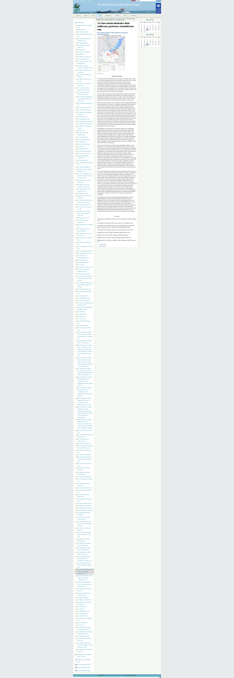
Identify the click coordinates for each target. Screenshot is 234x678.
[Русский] (135, 0)
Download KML (102, 244)
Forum (125, 15)
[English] (131, 0)
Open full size (100, 73)
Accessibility (83, 0)
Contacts (133, 15)
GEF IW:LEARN (108, 675)
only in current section (145, 2)
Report (85, 15)
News (93, 15)
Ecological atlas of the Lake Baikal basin (117, 18)
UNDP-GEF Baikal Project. (119, 675)
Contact (89, 0)
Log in (138, 0)
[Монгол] (133, 0)
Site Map (76, 0)
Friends (117, 15)
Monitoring (108, 15)
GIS (100, 15)
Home (78, 15)
